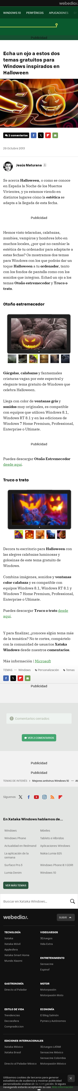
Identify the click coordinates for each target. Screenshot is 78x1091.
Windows (24, 670)
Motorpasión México (53, 1063)
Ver (41, 738)
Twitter (41, 135)
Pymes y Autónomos (53, 1021)
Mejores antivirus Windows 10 (51, 780)
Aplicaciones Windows (55, 846)
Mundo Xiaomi (13, 960)
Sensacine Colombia (53, 1058)
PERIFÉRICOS (35, 13)
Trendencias (12, 1015)
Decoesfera (11, 1021)
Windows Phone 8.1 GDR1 (56, 865)
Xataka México (13, 1046)
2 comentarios (18, 135)
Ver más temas (15, 885)
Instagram (44, 796)
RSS (52, 796)
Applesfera (11, 949)
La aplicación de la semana (16, 855)
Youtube (36, 796)
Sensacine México (51, 1052)
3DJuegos (46, 938)
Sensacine (46, 964)
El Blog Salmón (49, 1015)
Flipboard (48, 135)
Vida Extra (46, 944)
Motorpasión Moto (51, 995)
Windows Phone (15, 838)
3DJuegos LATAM (50, 1046)
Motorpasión (48, 989)
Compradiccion (14, 1026)
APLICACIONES (58, 13)
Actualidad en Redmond (20, 846)
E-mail (55, 135)
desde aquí (12, 464)
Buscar (72, 901)
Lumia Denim (13, 872)
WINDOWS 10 (12, 13)
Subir (63, 917)
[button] (31, 165)
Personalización (48, 670)
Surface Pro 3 (13, 865)
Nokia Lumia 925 (51, 853)
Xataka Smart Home (16, 955)
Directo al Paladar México (20, 1063)
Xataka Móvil (12, 944)
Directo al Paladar (15, 989)
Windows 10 (48, 872)
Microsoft (43, 661)
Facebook (33, 135)
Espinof (44, 969)
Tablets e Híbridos (52, 838)
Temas (70, 670)
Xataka (8, 938)
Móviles (45, 830)
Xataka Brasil (12, 1052)
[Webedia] (68, 3)
